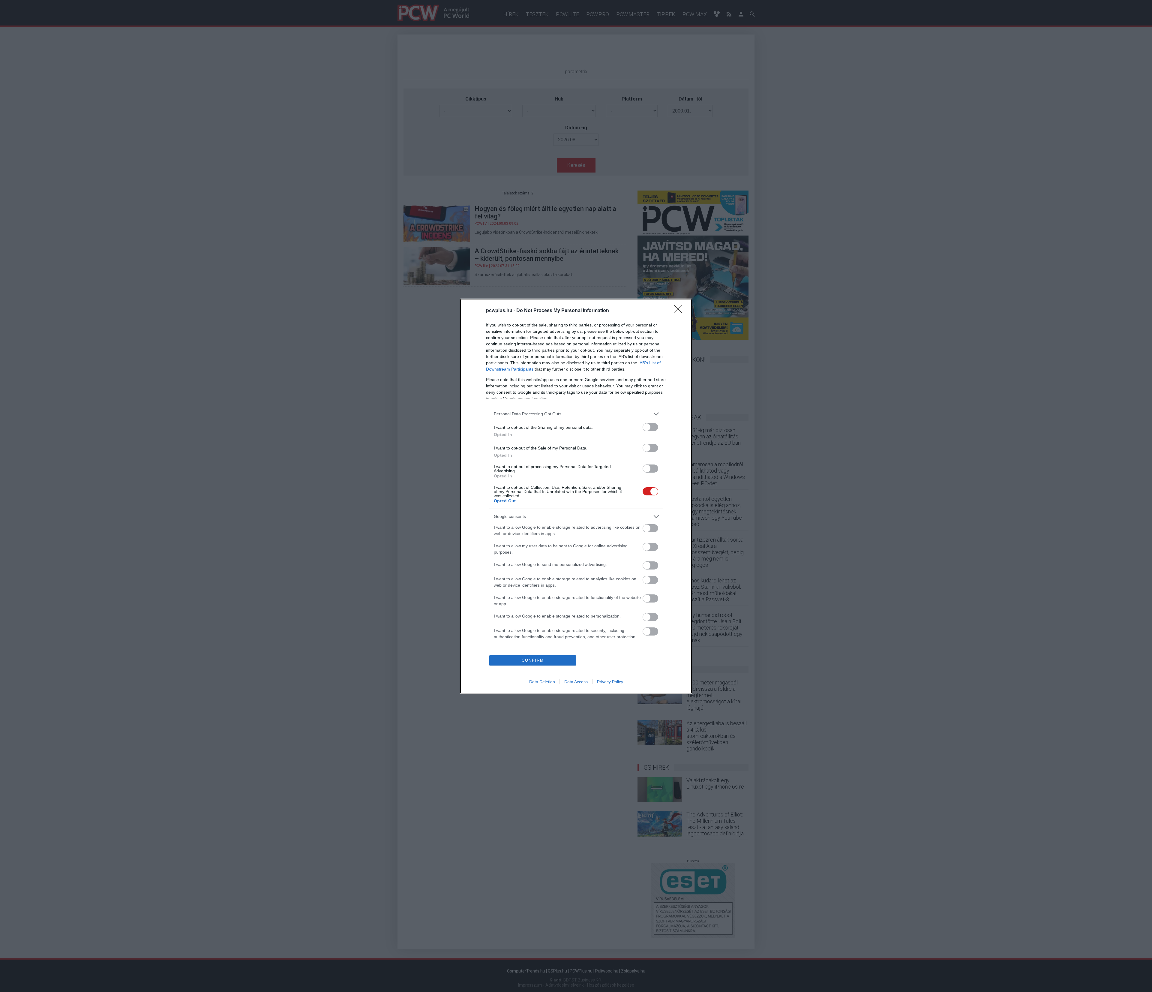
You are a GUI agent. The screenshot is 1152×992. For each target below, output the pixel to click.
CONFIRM (533, 660)
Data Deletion (542, 681)
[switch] (650, 427)
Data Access (576, 681)
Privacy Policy (610, 681)
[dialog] (576, 496)
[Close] (680, 311)
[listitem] (576, 414)
